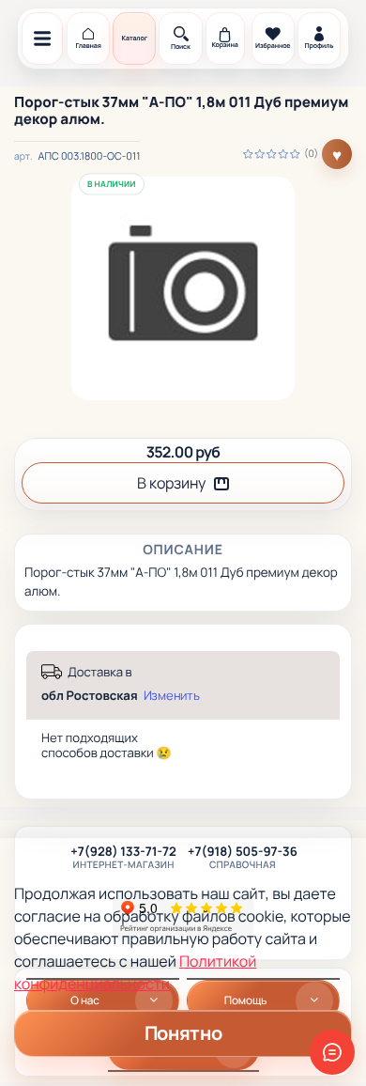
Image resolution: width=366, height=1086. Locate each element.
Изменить (172, 696)
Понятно (183, 1033)
